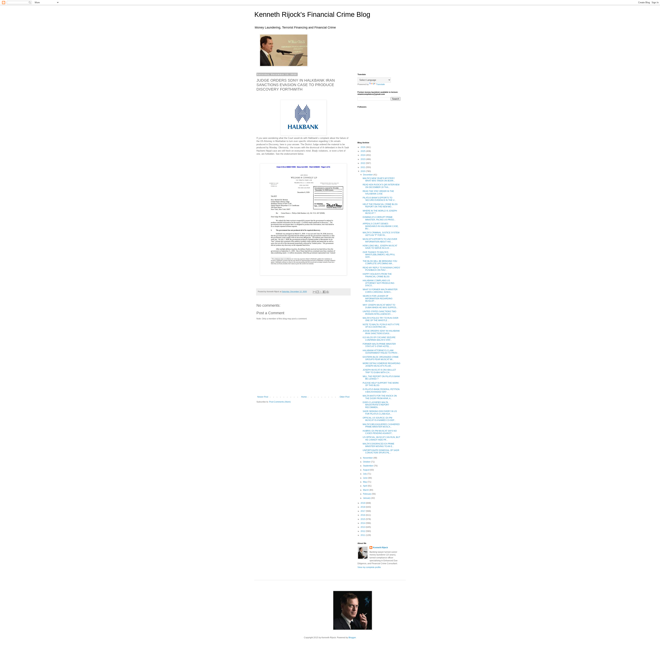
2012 (363, 531)
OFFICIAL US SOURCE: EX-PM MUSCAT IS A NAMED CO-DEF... (379, 419)
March (366, 490)
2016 (363, 515)
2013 (363, 527)
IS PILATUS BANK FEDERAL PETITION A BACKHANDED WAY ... (381, 390)
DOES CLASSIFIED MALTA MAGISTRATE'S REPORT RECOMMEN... (376, 405)
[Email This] (314, 292)
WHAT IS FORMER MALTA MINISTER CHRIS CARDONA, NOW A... (380, 290)
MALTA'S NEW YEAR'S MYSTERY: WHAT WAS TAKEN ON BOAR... (379, 179)
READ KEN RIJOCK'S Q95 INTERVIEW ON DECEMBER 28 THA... (381, 185)
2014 (363, 523)
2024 (363, 155)
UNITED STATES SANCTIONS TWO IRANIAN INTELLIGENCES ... (379, 312)
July (365, 474)
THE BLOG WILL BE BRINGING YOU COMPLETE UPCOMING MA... (380, 262)
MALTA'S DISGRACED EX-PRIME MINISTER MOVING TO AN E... (378, 445)
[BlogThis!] (317, 292)
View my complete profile (369, 567)
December (368, 175)
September (368, 466)
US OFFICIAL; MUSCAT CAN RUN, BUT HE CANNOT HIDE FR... (381, 438)
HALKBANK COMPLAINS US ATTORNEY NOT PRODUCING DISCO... (378, 283)
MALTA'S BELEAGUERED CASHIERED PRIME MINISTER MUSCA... (381, 425)
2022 (363, 163)
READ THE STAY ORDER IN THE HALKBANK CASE (378, 192)
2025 (363, 151)
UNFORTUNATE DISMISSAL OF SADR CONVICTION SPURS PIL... (381, 451)
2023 (363, 159)
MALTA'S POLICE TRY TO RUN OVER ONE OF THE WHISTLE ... (380, 319)
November (368, 458)
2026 (363, 147)
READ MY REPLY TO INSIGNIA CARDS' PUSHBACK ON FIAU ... (381, 268)
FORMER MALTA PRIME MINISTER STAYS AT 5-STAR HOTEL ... (379, 345)
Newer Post (262, 397)
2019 (363, 503)
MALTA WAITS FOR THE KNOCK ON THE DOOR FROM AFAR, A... (380, 397)
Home (304, 397)
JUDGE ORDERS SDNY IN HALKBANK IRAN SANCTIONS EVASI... (381, 332)
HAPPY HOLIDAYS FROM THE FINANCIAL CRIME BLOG (377, 275)
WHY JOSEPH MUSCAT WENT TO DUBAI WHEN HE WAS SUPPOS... (380, 306)
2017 (363, 511)
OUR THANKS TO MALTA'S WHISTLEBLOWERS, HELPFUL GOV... (379, 254)
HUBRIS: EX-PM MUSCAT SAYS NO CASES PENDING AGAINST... (380, 432)
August (366, 470)
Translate (380, 84)
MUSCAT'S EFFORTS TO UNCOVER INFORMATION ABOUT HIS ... (380, 240)
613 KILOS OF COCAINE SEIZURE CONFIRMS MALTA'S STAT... (379, 338)
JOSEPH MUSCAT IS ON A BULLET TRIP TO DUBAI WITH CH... (379, 371)
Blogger (352, 637)
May (365, 482)
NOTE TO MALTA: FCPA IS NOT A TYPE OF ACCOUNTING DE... (381, 325)
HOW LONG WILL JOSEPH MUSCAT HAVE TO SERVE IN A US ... (380, 246)
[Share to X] (321, 292)
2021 (363, 167)
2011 (363, 535)
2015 (363, 519)
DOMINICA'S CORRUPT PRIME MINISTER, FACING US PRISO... (379, 218)
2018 (363, 507)
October (367, 462)
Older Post (344, 397)
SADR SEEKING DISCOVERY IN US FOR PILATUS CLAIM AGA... (380, 412)
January (367, 498)
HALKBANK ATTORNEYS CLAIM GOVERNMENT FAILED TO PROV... (381, 351)
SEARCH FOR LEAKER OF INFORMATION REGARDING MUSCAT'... (377, 298)
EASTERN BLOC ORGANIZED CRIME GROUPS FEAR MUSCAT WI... (381, 358)
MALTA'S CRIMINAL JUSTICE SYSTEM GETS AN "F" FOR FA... (381, 233)
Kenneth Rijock (380, 547)
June (365, 478)
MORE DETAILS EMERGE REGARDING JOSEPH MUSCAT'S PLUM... (381, 364)
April (365, 486)
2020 (363, 171)
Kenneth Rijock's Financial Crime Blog (312, 14)
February (367, 494)
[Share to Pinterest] (327, 292)
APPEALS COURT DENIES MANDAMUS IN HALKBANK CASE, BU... (380, 226)
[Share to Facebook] (324, 292)
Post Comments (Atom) (280, 402)
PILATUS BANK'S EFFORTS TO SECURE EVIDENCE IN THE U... (379, 199)
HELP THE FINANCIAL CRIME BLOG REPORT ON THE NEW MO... (380, 205)
